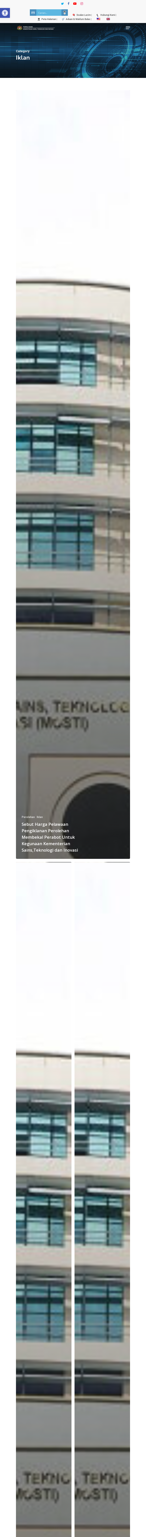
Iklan (40, 817)
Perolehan (28, 817)
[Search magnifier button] (64, 12)
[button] (5, 13)
